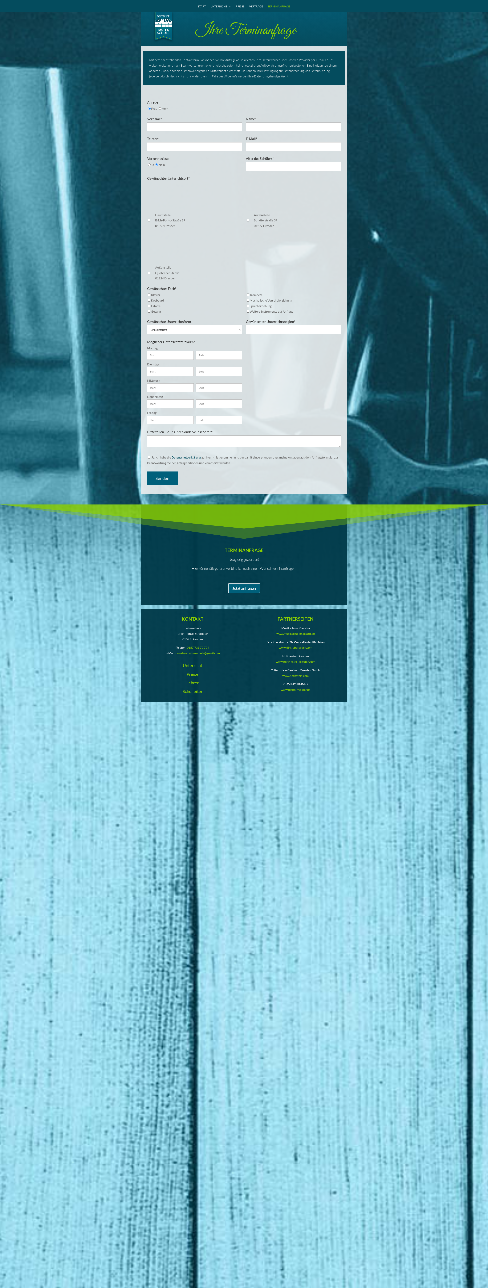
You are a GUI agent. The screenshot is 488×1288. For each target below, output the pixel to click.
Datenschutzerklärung (186, 457)
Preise (240, 6)
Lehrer (192, 682)
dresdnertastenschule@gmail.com (198, 653)
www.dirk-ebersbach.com (295, 647)
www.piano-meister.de (295, 689)
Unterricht (218, 6)
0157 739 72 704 (198, 647)
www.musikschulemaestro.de (295, 633)
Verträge (256, 6)
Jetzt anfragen (244, 588)
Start (202, 6)
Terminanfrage (279, 6)
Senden (162, 478)
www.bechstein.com (295, 675)
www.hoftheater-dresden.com (295, 661)
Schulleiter (193, 691)
